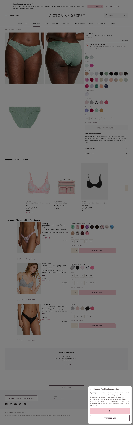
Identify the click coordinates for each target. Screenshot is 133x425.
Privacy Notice (112, 403)
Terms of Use (124, 403)
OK (110, 411)
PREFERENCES (110, 418)
